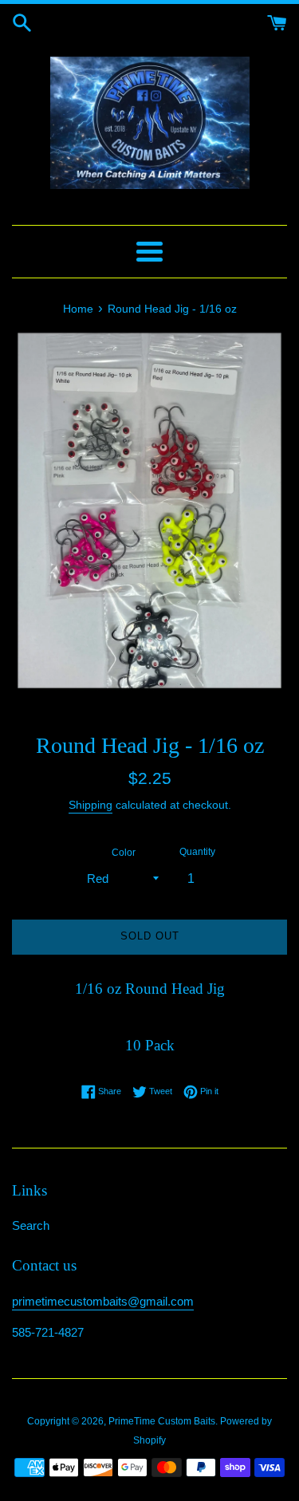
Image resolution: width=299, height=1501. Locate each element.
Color (124, 852)
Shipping (90, 804)
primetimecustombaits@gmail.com (103, 1301)
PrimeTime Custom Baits (161, 1421)
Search (30, 1225)
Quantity (197, 851)
